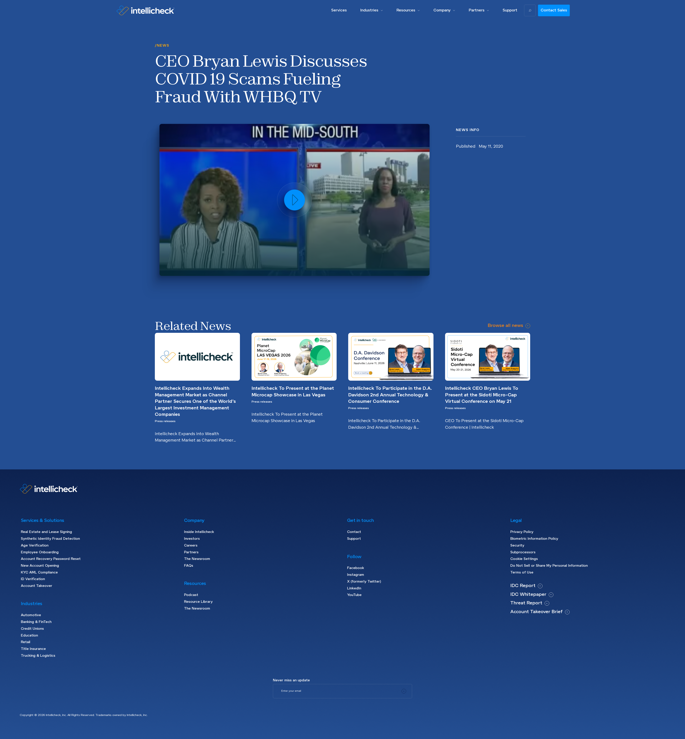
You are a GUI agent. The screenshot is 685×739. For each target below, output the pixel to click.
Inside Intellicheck (199, 532)
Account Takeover (36, 586)
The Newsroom (197, 559)
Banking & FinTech (36, 622)
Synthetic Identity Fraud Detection (50, 538)
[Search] (530, 10)
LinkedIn (354, 588)
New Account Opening (40, 565)
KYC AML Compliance (39, 572)
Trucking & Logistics (38, 655)
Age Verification (35, 545)
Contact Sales (554, 10)
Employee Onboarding (40, 552)
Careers (190, 545)
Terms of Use (521, 572)
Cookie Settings (524, 559)
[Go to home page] (145, 10)
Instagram (355, 575)
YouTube (354, 595)
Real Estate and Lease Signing (46, 532)
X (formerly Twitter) (364, 581)
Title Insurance (33, 649)
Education (29, 635)
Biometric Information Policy (534, 538)
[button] (372, 11)
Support (354, 538)
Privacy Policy (521, 532)
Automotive (31, 615)
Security (517, 545)
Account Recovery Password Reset (51, 559)
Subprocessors (523, 552)
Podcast (191, 595)
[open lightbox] (294, 200)
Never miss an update (291, 680)
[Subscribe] (404, 691)
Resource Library (198, 601)
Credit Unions (32, 628)
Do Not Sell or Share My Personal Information (549, 565)
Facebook (355, 568)
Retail (25, 642)
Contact (354, 532)
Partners (191, 552)
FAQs (188, 565)
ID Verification (33, 579)
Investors (192, 538)
